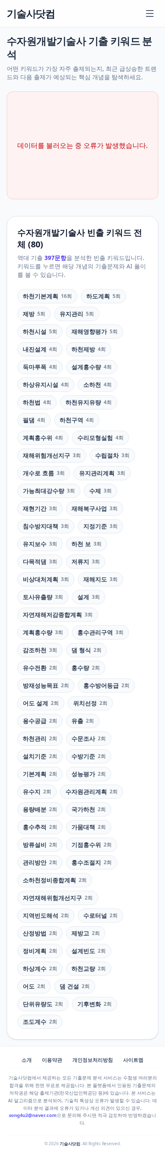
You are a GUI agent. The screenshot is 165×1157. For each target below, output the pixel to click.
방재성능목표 (46, 685)
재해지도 (100, 579)
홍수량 (86, 668)
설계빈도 (89, 951)
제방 (34, 314)
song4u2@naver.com (33, 1115)
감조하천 (40, 650)
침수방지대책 (46, 526)
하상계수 (40, 968)
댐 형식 (87, 650)
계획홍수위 (43, 438)
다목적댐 (40, 561)
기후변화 (94, 1004)
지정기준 (100, 526)
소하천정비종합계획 (55, 880)
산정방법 (40, 933)
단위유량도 (43, 1004)
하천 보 (87, 544)
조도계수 (40, 1022)
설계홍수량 (92, 367)
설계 (88, 597)
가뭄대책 (89, 827)
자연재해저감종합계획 (58, 615)
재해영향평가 (95, 331)
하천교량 (89, 968)
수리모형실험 (100, 438)
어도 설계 (41, 703)
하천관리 (40, 738)
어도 (34, 986)
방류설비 (40, 845)
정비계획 (40, 951)
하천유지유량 (89, 402)
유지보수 (40, 544)
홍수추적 (40, 827)
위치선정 (90, 703)
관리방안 (40, 862)
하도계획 (103, 296)
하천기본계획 (47, 296)
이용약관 (52, 1060)
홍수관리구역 (100, 632)
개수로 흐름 (44, 473)
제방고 (86, 933)
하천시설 (40, 331)
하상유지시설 (46, 384)
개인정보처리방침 (92, 1060)
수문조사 (89, 738)
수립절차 (112, 455)
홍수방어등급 (106, 685)
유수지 (37, 791)
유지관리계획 (102, 473)
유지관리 (77, 314)
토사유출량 (43, 597)
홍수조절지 (92, 862)
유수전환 (40, 668)
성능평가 (89, 774)
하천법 (37, 402)
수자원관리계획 (92, 791)
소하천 (97, 384)
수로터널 (100, 915)
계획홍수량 (43, 632)
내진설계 (40, 349)
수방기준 (89, 756)
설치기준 (40, 756)
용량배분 (40, 809)
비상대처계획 (46, 579)
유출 (83, 721)
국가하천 (89, 809)
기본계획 (40, 774)
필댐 (34, 420)
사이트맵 (133, 1060)
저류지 (86, 561)
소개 (27, 1060)
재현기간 (40, 508)
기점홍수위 (92, 845)
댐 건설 (75, 986)
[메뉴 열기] (149, 13)
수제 (100, 491)
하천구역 (77, 420)
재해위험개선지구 (52, 455)
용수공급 (40, 721)
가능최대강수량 (49, 491)
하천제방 (89, 349)
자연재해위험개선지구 (58, 898)
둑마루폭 (40, 367)
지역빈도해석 (46, 915)
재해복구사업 (95, 508)
